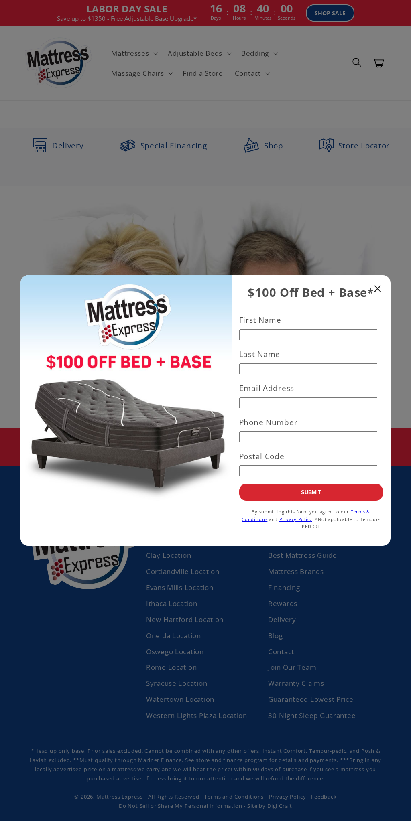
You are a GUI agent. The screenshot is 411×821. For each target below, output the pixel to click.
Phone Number (268, 422)
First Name (260, 319)
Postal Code (262, 456)
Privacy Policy (295, 519)
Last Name (259, 354)
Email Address (266, 388)
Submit (311, 492)
